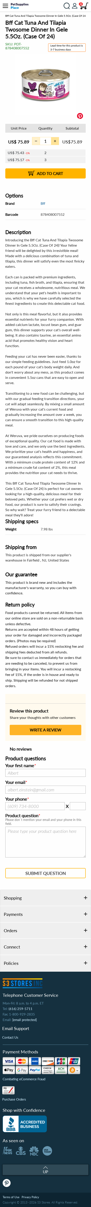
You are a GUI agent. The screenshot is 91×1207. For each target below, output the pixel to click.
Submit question (45, 873)
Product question (21, 816)
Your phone (16, 799)
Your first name (19, 766)
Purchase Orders (14, 1099)
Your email (15, 782)
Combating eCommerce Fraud (24, 1079)
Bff (43, 203)
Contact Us (10, 1037)
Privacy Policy (30, 1197)
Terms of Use (11, 1197)
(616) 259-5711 (20, 1009)
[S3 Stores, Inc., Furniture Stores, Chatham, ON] (25, 1124)
